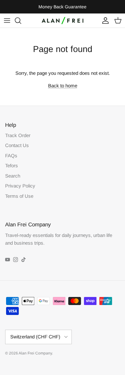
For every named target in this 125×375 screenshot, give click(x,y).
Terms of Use (19, 196)
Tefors (11, 165)
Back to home (62, 85)
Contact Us (17, 145)
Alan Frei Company (35, 353)
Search (12, 176)
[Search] (21, 20)
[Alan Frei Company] (62, 20)
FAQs (11, 155)
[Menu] (7, 20)
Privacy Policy (20, 185)
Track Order (17, 135)
